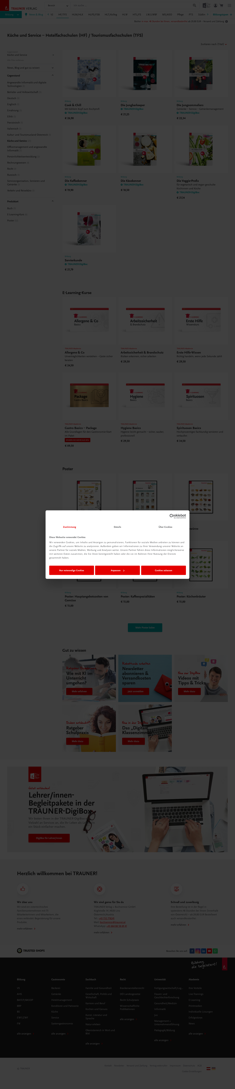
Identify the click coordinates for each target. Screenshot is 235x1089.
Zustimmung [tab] (69, 526)
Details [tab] (117, 526)
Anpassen (116, 570)
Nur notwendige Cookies (71, 570)
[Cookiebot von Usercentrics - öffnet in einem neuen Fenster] (172, 516)
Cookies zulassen (163, 570)
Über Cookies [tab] (165, 526)
